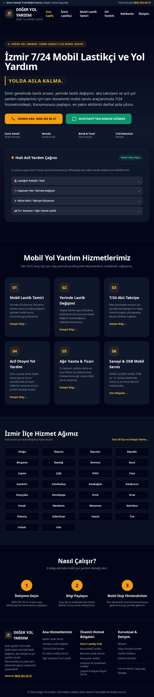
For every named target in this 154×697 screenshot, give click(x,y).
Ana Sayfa (49, 14)
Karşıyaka (22, 495)
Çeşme (22, 473)
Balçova (58, 451)
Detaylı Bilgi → (19, 324)
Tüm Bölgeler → (118, 393)
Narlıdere (132, 505)
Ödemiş (22, 516)
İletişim (144, 14)
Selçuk (95, 516)
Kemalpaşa (58, 495)
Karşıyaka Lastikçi (90, 658)
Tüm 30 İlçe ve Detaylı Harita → (130, 439)
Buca (132, 462)
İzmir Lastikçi (66, 14)
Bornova (95, 462)
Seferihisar (58, 516)
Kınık (95, 495)
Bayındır (95, 451)
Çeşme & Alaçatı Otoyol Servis (93, 672)
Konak (22, 505)
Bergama (22, 462)
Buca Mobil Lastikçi (90, 648)
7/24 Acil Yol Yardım (53, 648)
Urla (58, 527)
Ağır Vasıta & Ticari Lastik (57, 658)
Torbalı (22, 527)
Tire (132, 516)
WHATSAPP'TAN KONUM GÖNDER (102, 119)
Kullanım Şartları (127, 658)
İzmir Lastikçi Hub (91, 644)
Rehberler (127, 14)
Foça (132, 473)
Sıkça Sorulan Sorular (130, 648)
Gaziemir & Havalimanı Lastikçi (93, 664)
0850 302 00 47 (142, 2)
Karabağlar (95, 484)
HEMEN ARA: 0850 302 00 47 (37, 119)
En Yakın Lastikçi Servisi (56, 653)
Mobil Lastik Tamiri (88, 14)
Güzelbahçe (59, 484)
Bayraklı (132, 451)
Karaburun (132, 484)
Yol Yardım (109, 14)
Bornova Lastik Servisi (92, 653)
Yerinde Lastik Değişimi (55, 644)
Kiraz (132, 495)
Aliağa (22, 451)
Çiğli (59, 473)
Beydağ (58, 462)
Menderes (59, 505)
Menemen (95, 505)
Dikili (95, 473)
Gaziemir (22, 484)
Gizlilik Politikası (127, 653)
